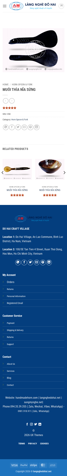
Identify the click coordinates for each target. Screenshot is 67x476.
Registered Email (15, 303)
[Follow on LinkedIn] (39, 424)
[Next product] (5, 101)
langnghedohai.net (50, 397)
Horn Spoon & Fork (22, 84)
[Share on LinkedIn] (37, 127)
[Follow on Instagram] (31, 424)
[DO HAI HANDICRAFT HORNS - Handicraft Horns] (32, 6)
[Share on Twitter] (18, 127)
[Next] (64, 179)
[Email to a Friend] (24, 127)
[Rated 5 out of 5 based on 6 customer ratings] (33, 107)
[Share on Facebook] (12, 127)
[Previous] (3, 179)
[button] (5, 6)
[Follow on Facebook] (27, 424)
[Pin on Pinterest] (30, 127)
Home (6, 84)
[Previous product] (11, 101)
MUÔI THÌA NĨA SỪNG (17, 190)
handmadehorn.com (26, 397)
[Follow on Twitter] (35, 424)
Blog (9, 377)
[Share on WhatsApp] (6, 127)
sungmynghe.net (33, 402)
